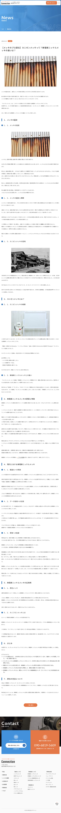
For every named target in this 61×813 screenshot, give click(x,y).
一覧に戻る (30, 705)
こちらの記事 (21, 457)
